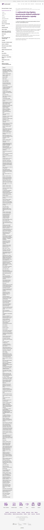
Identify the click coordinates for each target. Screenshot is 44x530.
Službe (3, 51)
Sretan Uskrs (4, 283)
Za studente (19, 8)
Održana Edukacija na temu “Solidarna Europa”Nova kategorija (6, 233)
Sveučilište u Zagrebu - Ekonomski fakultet (6, 4)
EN (42, 1)
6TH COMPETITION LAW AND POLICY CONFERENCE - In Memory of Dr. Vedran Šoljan (7, 474)
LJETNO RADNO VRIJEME (6, 98)
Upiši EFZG (7, 512)
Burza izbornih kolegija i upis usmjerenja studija (6, 38)
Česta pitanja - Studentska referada (7, 42)
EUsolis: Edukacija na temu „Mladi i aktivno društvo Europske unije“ (7, 222)
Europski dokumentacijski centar (6, 10)
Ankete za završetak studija (6, 23)
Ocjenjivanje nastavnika (5, 55)
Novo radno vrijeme (5, 94)
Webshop (14, 1)
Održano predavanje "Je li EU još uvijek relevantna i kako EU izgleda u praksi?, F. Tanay (7, 103)
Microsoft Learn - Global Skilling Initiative (6, 57)
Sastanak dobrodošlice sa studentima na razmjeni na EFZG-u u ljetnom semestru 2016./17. (7, 389)
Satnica (3, 35)
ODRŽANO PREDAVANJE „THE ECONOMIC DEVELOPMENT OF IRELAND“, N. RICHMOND (7, 144)
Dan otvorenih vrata (13, 512)
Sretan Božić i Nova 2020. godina (7, 488)
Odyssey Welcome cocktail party (7, 422)
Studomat (18, 512)
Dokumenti (3, 25)
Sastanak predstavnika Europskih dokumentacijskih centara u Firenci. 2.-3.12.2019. (7, 491)
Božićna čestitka (5, 77)
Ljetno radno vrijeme (6, 81)
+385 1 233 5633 (22, 519)
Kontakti (26, 1)
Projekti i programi (4, 20)
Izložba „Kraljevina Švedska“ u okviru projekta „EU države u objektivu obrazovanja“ (7, 301)
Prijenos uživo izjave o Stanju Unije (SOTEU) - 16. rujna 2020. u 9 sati (7, 371)
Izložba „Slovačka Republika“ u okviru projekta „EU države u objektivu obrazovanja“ (7, 304)
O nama (3, 12)
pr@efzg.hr (22, 520)
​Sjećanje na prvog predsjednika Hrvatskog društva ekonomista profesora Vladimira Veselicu (7, 178)
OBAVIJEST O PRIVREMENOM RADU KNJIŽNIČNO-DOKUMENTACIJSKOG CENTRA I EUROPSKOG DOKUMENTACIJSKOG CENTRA (7, 364)
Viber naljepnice (5, 324)
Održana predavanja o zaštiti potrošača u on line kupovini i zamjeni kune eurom (7, 246)
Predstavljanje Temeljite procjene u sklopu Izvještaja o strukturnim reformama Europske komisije (7, 429)
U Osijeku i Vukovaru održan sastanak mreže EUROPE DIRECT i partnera (7, 92)
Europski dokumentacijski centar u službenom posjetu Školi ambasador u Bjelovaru (7, 87)
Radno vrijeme (5, 78)
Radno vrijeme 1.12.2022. (6, 248)
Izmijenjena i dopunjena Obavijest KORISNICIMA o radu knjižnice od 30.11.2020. (7, 333)
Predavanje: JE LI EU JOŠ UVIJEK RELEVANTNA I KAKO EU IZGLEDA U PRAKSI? (7, 106)
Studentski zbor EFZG (5, 27)
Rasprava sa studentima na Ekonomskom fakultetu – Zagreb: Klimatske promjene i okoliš (7, 317)
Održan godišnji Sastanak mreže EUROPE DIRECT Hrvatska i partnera (7, 253)
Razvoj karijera (4, 47)
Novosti (3, 15)
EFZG (16, 8)
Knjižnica (36, 512)
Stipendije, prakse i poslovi (5, 59)
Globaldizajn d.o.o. (22, 527)
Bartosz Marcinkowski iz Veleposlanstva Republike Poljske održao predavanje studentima (7, 271)
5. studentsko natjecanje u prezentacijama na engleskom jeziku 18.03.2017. (7, 345)
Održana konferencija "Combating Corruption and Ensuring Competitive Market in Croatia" (7, 124)
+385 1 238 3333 (22, 518)
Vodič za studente (4, 29)
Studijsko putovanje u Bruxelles (7, 431)
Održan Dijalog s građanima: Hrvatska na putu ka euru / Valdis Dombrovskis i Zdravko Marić (7, 348)
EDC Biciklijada (5, 468)
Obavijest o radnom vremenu (7, 73)
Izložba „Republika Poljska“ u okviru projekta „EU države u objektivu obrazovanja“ (7, 281)
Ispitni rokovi (28, 512)
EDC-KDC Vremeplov (6, 327)
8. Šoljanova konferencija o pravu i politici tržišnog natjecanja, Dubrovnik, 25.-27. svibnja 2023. (7, 230)
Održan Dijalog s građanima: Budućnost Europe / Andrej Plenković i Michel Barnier (7, 444)
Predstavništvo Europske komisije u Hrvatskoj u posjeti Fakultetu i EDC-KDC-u (7, 478)
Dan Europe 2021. (5, 326)
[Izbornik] (42, 4)
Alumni (23, 1)
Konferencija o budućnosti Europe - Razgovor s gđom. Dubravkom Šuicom (7, 308)
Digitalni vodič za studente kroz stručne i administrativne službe (6, 32)
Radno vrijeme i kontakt (5, 18)
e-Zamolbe (3, 40)
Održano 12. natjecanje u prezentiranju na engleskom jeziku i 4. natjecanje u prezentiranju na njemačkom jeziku (7, 110)
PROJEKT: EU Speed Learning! (7, 402)
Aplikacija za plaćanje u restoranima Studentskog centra (6, 64)
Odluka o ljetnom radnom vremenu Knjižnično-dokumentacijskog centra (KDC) (7, 322)
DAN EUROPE (5, 495)
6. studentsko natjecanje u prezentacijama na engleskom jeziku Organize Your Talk (7, 416)
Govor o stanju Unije (6, 80)
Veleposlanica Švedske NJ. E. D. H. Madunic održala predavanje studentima (7, 290)
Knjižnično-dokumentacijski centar (7, 49)
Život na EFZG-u (4, 53)
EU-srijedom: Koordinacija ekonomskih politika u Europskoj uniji (7, 339)
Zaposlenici (19, 1)
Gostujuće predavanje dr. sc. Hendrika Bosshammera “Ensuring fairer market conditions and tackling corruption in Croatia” (7, 216)
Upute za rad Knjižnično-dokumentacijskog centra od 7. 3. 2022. (7, 311)
